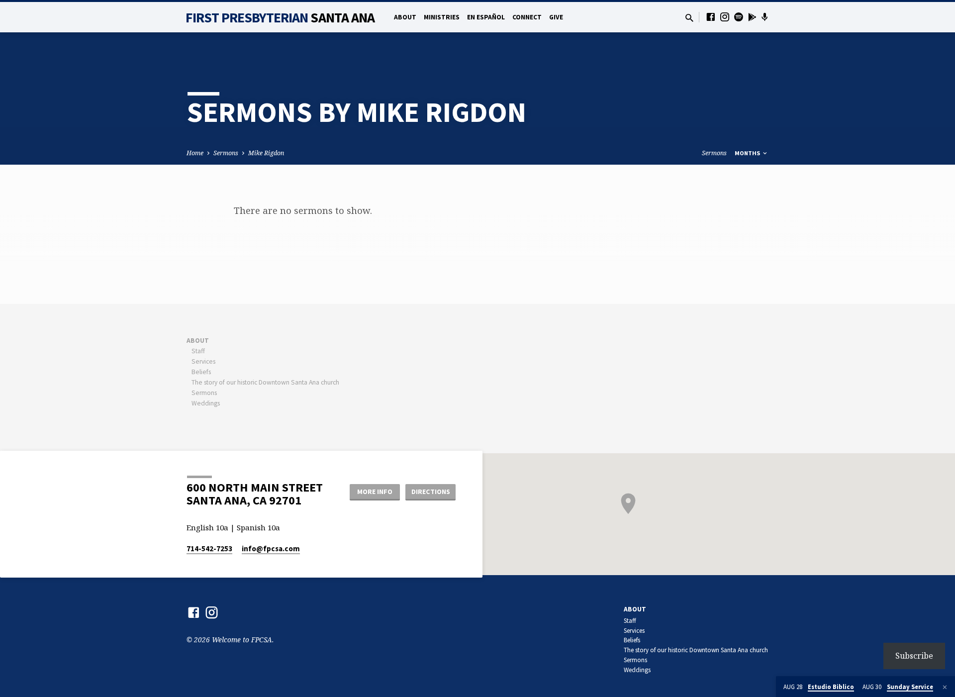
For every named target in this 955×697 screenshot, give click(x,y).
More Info (374, 491)
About (405, 17)
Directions (430, 491)
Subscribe (914, 655)
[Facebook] (710, 16)
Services (203, 361)
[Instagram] (724, 16)
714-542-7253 (209, 548)
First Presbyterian (280, 17)
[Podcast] (765, 17)
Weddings (205, 403)
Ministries (442, 17)
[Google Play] (752, 17)
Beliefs (201, 372)
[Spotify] (738, 16)
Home (195, 153)
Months (748, 153)
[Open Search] (689, 17)
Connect (527, 17)
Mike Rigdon (266, 153)
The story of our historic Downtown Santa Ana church (265, 382)
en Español (486, 17)
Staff (198, 351)
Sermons (225, 153)
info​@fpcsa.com (271, 548)
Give (556, 17)
